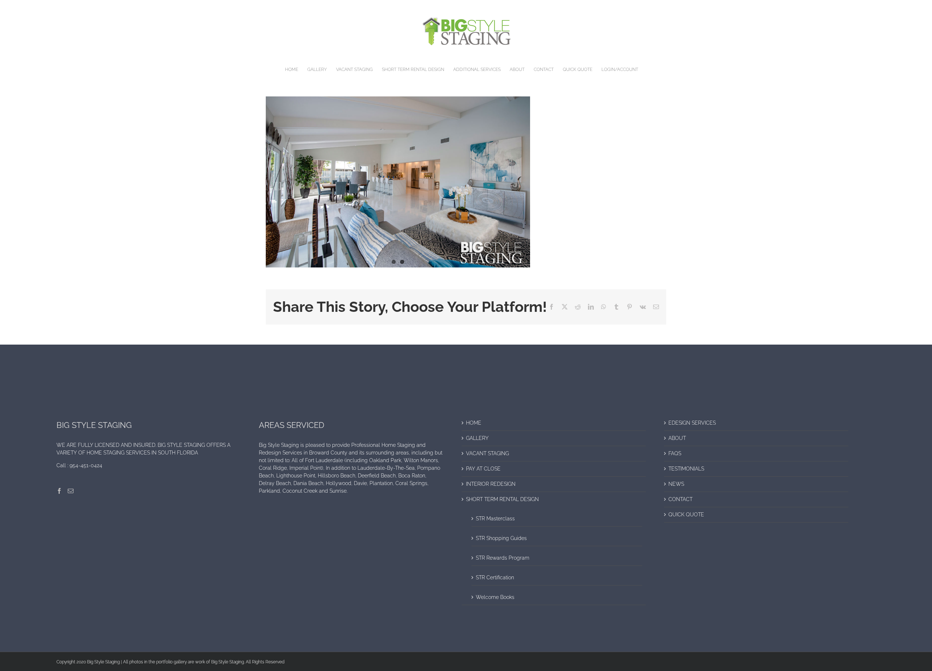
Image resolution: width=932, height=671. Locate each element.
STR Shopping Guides (501, 538)
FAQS (674, 453)
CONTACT (680, 499)
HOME (473, 423)
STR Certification (495, 577)
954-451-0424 (86, 465)
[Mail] (71, 491)
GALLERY (477, 438)
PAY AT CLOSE (483, 469)
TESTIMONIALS (686, 469)
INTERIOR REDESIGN (491, 484)
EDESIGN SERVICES (692, 423)
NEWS (676, 484)
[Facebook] (59, 491)
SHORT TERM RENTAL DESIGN (502, 499)
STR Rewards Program (502, 558)
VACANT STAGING (487, 453)
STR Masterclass (495, 518)
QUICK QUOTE (686, 514)
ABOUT (677, 438)
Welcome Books (495, 597)
